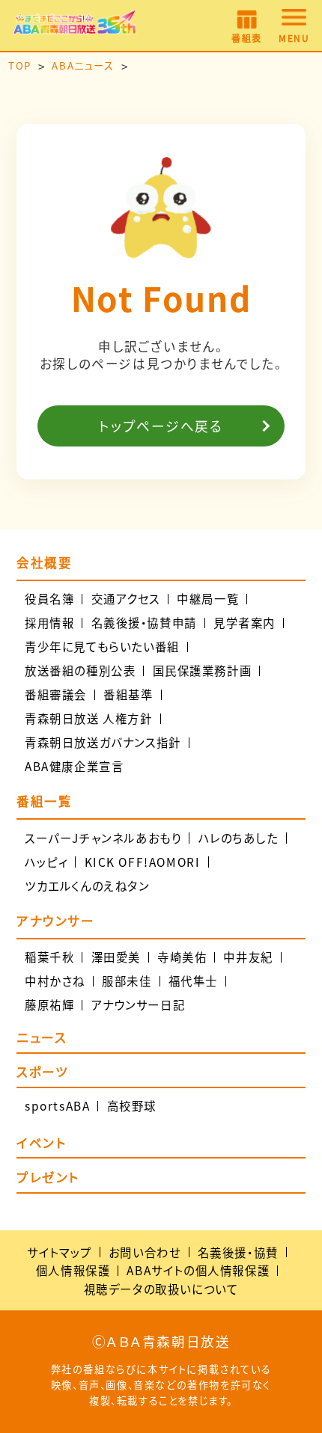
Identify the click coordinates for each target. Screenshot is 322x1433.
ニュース (41, 1038)
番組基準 (128, 694)
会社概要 (44, 562)
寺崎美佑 (182, 957)
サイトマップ (59, 1252)
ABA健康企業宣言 (74, 766)
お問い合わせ (145, 1252)
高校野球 (132, 1105)
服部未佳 (126, 980)
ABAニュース (83, 65)
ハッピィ (46, 862)
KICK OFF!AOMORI (143, 862)
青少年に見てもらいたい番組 (102, 646)
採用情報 (49, 622)
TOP (19, 65)
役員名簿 (49, 598)
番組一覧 (44, 801)
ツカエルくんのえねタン (87, 886)
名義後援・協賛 (238, 1252)
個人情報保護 (73, 1270)
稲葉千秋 (49, 957)
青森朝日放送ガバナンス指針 (103, 742)
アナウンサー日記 (138, 1004)
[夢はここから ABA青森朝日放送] (74, 26)
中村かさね (55, 980)
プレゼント (47, 1178)
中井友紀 (248, 957)
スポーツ (42, 1073)
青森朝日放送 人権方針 (89, 718)
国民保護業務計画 (202, 670)
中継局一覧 (208, 598)
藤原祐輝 (49, 1004)
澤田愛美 (116, 957)
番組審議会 (56, 694)
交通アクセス (126, 598)
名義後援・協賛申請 (144, 622)
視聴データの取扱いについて (161, 1288)
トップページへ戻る (161, 426)
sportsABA (57, 1105)
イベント (41, 1144)
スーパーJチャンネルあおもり (103, 838)
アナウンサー (55, 921)
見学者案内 (244, 622)
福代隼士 (193, 980)
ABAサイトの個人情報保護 (198, 1270)
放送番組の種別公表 (80, 670)
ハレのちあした (238, 838)
